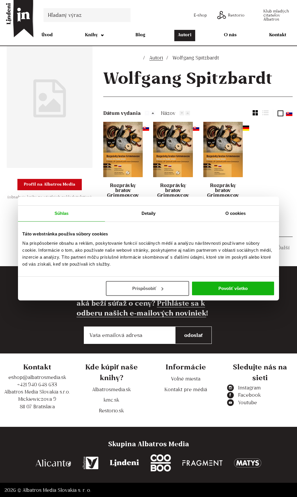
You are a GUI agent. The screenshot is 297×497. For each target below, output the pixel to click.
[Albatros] (90, 463)
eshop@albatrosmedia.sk (37, 377)
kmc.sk (111, 400)
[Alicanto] (53, 463)
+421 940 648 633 (37, 384)
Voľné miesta (185, 379)
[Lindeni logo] (124, 463)
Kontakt (277, 34)
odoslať (193, 335)
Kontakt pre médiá (185, 389)
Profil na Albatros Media (49, 184)
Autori (184, 34)
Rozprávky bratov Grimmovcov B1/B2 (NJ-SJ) (173, 193)
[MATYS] (247, 463)
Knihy (91, 34)
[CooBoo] (161, 463)
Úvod (47, 34)
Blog (140, 34)
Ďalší (283, 247)
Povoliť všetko (233, 288)
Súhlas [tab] (62, 213)
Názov (168, 113)
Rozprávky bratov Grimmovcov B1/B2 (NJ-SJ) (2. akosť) (123, 195)
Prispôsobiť (144, 288)
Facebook (249, 395)
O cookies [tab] (235, 213)
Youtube (247, 402)
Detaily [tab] (149, 213)
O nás (230, 34)
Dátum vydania (122, 113)
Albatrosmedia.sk (111, 389)
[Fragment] (202, 463)
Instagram (249, 388)
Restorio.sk (111, 410)
